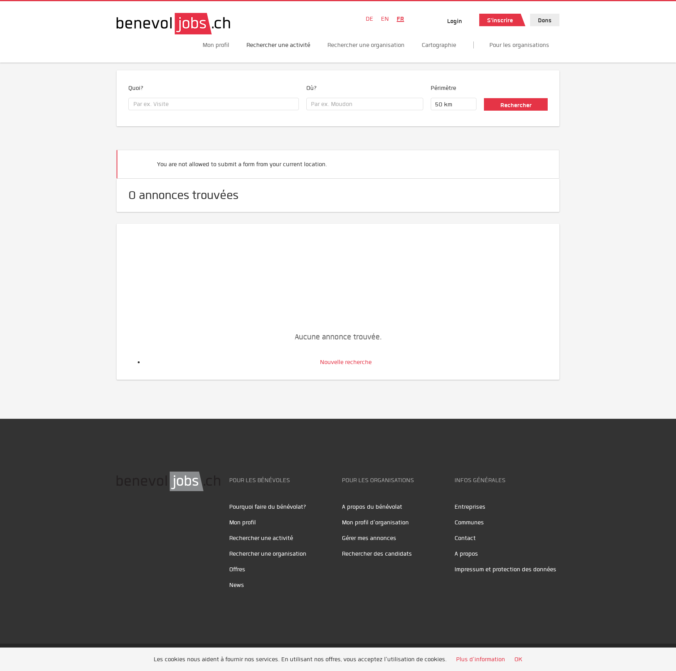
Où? (311, 88)
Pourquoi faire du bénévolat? (267, 506)
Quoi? (136, 88)
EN (385, 18)
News (236, 584)
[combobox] (213, 104)
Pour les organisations (519, 44)
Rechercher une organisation (366, 44)
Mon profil (216, 44)
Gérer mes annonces (369, 538)
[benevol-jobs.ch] (173, 23)
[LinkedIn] (160, 515)
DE (369, 18)
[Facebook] (125, 515)
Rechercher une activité (278, 44)
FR (400, 19)
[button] (541, 161)
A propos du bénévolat (372, 506)
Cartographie (439, 44)
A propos (466, 553)
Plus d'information (480, 659)
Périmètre (443, 88)
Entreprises (470, 506)
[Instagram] (175, 515)
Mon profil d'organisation (375, 522)
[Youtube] (142, 515)
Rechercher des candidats (377, 553)
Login (454, 21)
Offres (237, 569)
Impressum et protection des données (505, 569)
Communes (469, 522)
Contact (465, 538)
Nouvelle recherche (346, 362)
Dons (545, 20)
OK (518, 659)
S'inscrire (500, 20)
